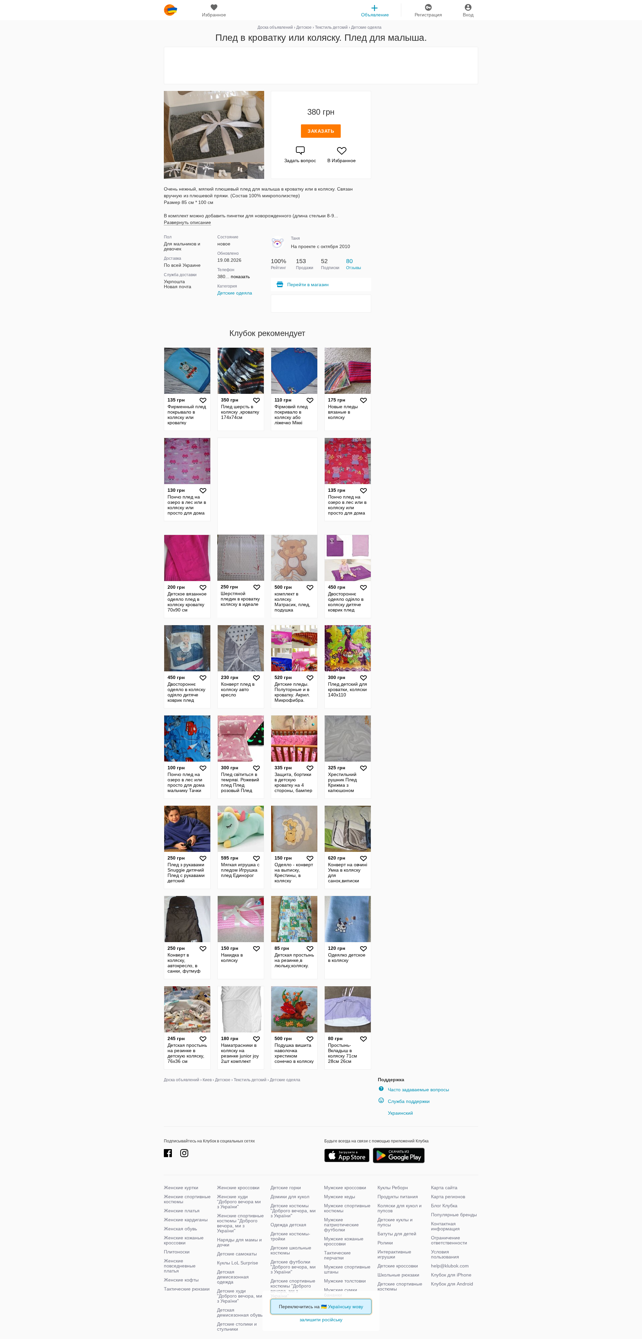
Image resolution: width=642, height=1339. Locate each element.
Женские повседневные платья (180, 1265)
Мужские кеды (339, 1196)
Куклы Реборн (393, 1187)
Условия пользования (445, 1254)
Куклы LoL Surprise (237, 1262)
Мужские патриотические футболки (341, 1224)
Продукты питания (398, 1196)
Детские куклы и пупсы (395, 1222)
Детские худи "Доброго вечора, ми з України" (239, 1296)
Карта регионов (448, 1196)
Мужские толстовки (345, 1281)
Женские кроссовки (238, 1187)
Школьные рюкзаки (398, 1274)
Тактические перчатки (337, 1255)
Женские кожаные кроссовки (184, 1240)
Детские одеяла (234, 293)
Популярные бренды (454, 1214)
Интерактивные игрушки (394, 1254)
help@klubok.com (450, 1265)
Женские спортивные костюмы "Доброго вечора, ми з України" (240, 1223)
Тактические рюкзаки (187, 1289)
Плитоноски (177, 1251)
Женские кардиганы (186, 1219)
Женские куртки (181, 1187)
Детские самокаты (237, 1253)
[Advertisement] (321, 65)
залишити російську (321, 1319)
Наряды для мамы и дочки (239, 1242)
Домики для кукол (290, 1196)
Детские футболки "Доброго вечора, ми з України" (293, 1266)
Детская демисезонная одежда (233, 1277)
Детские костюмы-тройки (290, 1236)
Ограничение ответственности (449, 1240)
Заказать (321, 131)
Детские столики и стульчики (237, 1326)
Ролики (385, 1242)
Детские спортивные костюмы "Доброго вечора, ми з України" (293, 1288)
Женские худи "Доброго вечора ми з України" (239, 1201)
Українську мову (345, 1306)
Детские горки (286, 1187)
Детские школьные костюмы (291, 1250)
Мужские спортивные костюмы (347, 1208)
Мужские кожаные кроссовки (343, 1241)
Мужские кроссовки (345, 1187)
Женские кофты (181, 1279)
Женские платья (182, 1210)
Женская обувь (180, 1228)
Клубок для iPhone (451, 1274)
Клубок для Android (452, 1284)
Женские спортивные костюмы (187, 1199)
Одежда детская (288, 1224)
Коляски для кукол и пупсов (400, 1208)
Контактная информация (445, 1226)
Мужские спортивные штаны (347, 1269)
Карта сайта (444, 1187)
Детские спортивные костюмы (400, 1286)
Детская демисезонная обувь (239, 1312)
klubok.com (170, 10)
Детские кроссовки (398, 1265)
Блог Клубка (444, 1205)
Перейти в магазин (308, 284)
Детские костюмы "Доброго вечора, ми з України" (293, 1210)
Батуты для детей (397, 1233)
